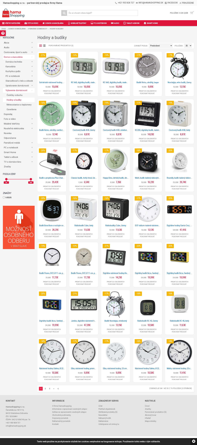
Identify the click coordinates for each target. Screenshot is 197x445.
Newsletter (102, 415)
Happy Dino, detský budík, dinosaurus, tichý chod (116, 178)
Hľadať (148, 418)
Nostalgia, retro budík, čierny (179, 82)
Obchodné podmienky (61, 415)
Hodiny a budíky (56, 29)
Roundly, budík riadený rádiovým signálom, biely (180, 178)
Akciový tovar (150, 415)
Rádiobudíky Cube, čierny (115, 225)
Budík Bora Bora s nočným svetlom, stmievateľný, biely (52, 225)
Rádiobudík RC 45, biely (179, 321)
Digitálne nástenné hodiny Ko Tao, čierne (116, 273)
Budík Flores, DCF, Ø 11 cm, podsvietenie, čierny (52, 273)
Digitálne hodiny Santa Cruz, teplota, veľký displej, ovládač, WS (180, 225)
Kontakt (55, 424)
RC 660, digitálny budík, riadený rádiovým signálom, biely (116, 82)
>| (58, 389)
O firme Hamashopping (62, 406)
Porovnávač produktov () (155, 412)
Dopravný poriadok (60, 418)
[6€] (6, 179)
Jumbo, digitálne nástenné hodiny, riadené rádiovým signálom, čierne (84, 321)
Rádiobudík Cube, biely (84, 225)
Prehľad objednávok (106, 409)
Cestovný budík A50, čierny (84, 130)
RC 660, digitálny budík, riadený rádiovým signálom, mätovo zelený (84, 82)
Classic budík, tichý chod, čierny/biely (84, 178)
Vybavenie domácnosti (37, 29)
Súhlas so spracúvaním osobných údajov (69, 412)
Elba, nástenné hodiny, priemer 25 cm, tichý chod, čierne (84, 368)
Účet (100, 406)
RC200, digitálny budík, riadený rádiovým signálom (148, 130)
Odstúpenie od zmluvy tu (108, 424)
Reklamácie (103, 421)
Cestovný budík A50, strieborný (116, 130)
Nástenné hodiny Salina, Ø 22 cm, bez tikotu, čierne (52, 368)
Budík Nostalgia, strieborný (116, 321)
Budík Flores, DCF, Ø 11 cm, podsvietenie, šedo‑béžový (84, 273)
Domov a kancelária (17, 29)
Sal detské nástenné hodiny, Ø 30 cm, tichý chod (52, 82)
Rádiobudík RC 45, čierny (147, 321)
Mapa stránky (150, 421)
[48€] (31, 179)
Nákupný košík (104, 418)
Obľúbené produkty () (107, 412)
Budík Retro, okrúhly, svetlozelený (52, 130)
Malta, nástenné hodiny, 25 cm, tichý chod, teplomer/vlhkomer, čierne (180, 368)
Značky (7, 166)
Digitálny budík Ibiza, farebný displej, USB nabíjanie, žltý (180, 273)
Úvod (3, 29)
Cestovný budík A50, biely (179, 130)
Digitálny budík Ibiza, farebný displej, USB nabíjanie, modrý (52, 321)
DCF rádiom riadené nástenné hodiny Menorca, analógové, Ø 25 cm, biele (148, 225)
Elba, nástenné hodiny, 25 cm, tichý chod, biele (116, 368)
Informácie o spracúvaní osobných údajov (69, 409)
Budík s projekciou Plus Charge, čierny (52, 178)
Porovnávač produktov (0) (61, 46)
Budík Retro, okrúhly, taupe (148, 82)
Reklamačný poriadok (61, 421)
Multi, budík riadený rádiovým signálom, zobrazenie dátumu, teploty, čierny (148, 178)
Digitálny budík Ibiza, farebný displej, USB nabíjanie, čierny (148, 273)
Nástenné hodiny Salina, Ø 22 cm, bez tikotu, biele (148, 368)
